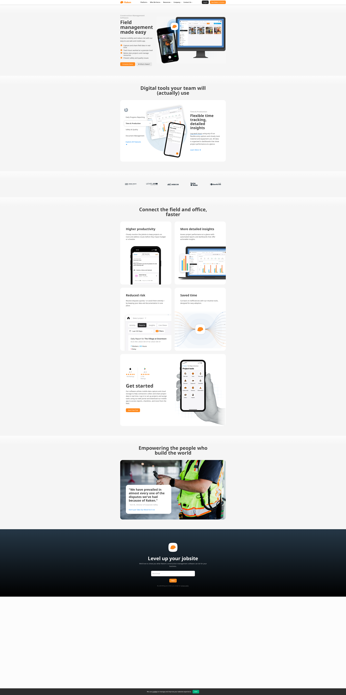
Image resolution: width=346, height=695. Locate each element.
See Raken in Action (218, 2)
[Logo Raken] (125, 2)
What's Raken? (145, 64)
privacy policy (184, 586)
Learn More (194, 148)
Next (173, 581)
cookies (154, 692)
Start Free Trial (133, 410)
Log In (205, 2)
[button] (138, 117)
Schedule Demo (127, 64)
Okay (195, 691)
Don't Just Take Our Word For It (141, 510)
